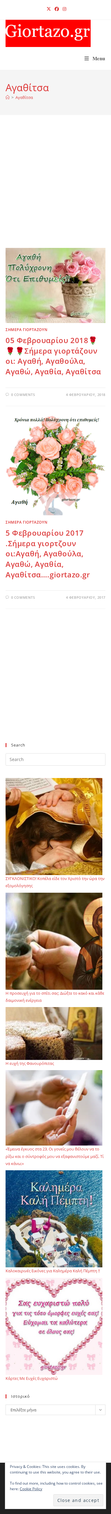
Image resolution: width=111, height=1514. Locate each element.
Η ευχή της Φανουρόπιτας (30, 1063)
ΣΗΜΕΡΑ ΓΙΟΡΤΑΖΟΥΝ (26, 329)
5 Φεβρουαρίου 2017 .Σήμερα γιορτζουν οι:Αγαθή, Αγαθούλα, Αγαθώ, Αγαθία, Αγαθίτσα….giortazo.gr (48, 553)
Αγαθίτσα (24, 97)
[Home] (8, 97)
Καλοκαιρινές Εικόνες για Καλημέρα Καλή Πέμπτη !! (53, 1271)
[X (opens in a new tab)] (49, 9)
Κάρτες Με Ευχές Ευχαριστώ (32, 1378)
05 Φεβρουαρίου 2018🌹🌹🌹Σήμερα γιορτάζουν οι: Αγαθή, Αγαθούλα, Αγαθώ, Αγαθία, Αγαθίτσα (53, 355)
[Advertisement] (55, 189)
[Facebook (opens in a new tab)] (57, 9)
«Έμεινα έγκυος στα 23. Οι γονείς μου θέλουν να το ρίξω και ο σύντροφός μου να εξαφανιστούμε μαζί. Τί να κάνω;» (55, 1156)
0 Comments (23, 394)
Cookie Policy (31, 1488)
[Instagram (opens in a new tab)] (63, 9)
